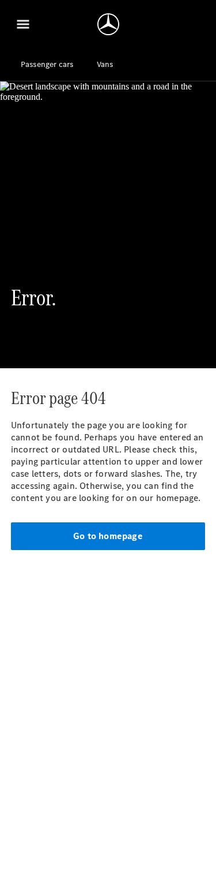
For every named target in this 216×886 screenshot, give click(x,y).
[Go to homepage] (108, 24)
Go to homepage (108, 536)
